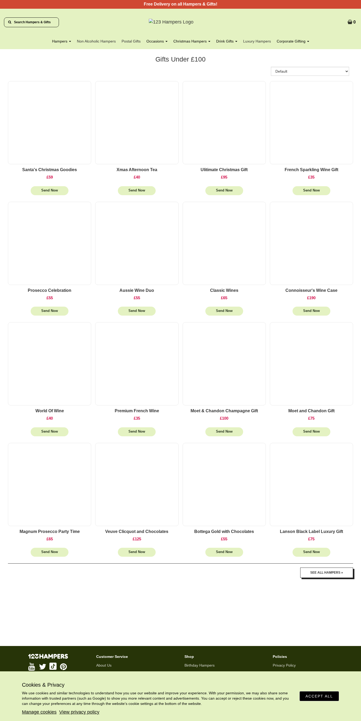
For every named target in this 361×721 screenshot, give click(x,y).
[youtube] (32, 667)
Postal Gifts (131, 41)
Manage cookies (39, 712)
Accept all (319, 696)
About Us (104, 665)
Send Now (49, 190)
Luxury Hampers (257, 41)
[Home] (180, 22)
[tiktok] (53, 667)
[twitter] (43, 667)
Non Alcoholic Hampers (96, 41)
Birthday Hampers (199, 665)
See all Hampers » (326, 572)
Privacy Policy (284, 665)
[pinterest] (64, 667)
